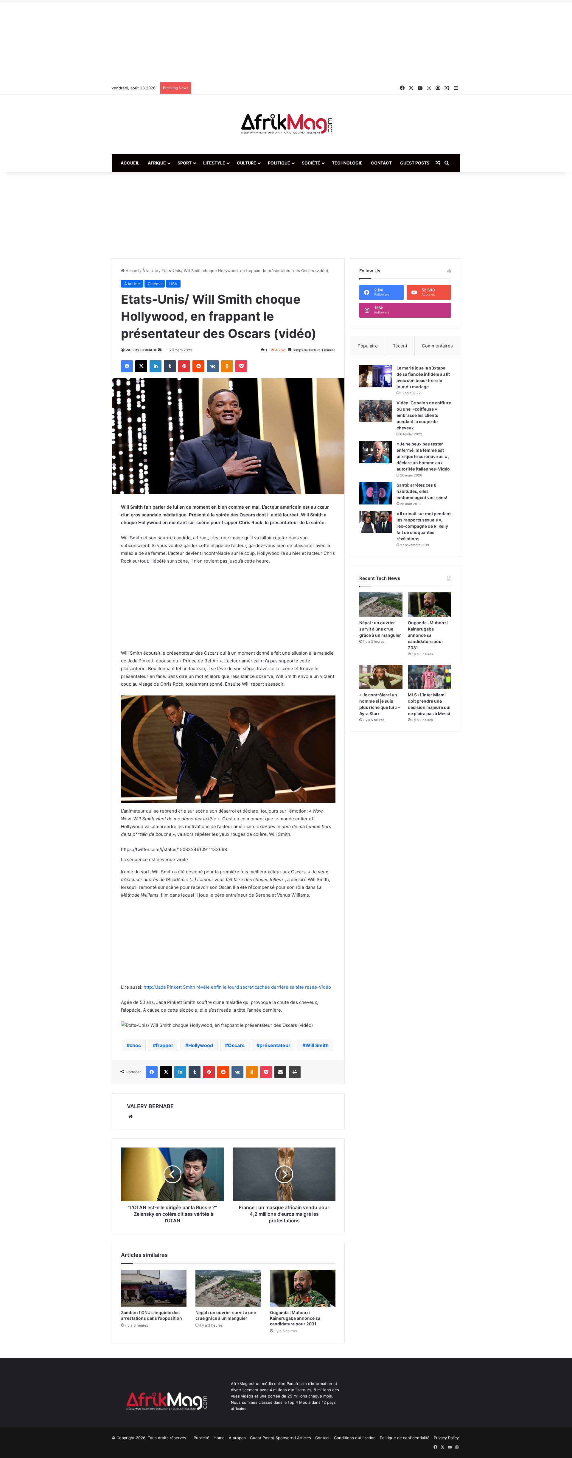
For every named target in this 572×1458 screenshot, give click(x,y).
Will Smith (317, 1045)
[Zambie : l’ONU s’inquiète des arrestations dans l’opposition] (153, 1288)
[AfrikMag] (286, 124)
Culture (246, 162)
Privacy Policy (446, 1437)
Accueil (130, 162)
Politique (279, 162)
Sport (185, 162)
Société (311, 162)
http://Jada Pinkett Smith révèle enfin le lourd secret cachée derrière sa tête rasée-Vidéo (237, 987)
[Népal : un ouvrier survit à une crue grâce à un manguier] (228, 1288)
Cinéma (154, 283)
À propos (237, 1437)
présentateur (274, 1045)
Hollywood (200, 1045)
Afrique (157, 162)
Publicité (201, 1437)
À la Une (150, 270)
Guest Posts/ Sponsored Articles (280, 1437)
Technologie (347, 162)
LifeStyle (214, 162)
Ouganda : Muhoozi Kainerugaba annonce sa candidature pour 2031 (295, 1318)
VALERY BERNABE (141, 350)
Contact (381, 162)
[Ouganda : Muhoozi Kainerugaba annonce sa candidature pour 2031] (302, 1288)
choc (135, 1045)
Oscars (236, 1045)
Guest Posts (414, 162)
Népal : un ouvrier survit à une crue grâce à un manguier (380, 629)
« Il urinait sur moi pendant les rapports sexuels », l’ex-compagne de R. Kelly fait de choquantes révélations (424, 526)
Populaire (368, 346)
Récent (399, 346)
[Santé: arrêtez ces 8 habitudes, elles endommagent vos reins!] (375, 493)
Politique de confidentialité (405, 1437)
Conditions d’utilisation (355, 1437)
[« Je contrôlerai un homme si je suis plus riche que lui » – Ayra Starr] (380, 677)
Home (219, 1437)
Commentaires (437, 346)
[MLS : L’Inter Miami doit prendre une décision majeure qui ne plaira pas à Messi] (429, 677)
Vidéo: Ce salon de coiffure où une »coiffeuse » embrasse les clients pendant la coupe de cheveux (424, 415)
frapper (164, 1045)
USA (173, 283)
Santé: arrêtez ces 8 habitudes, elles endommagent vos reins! (422, 491)
